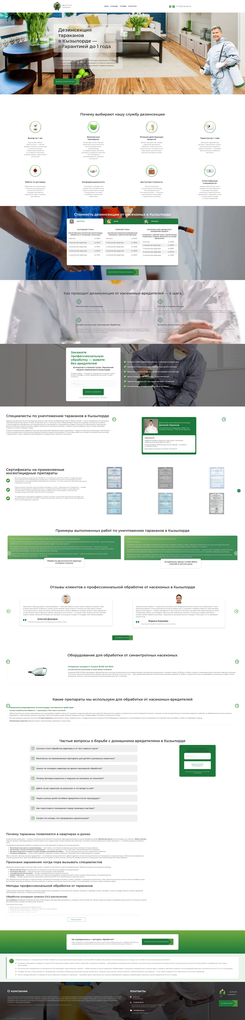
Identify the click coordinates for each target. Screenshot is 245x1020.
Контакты (132, 6)
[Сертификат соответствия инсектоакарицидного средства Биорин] (114, 503)
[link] (170, 6)
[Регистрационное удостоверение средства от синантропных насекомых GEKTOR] (216, 478)
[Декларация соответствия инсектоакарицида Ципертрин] (165, 503)
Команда (114, 6)
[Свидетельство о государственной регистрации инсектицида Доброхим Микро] (114, 478)
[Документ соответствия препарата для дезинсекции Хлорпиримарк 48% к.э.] (165, 478)
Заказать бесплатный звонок (156, 942)
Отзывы (123, 6)
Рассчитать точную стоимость (121, 272)
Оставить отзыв (122, 638)
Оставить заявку (227, 1003)
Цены (106, 6)
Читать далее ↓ (76, 919)
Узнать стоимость (63, 89)
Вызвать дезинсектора (65, 81)
